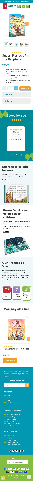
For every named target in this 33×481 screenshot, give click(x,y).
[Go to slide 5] (21, 155)
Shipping (9, 438)
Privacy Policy (11, 440)
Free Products (11, 419)
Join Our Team (11, 426)
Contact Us (10, 435)
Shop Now (9, 360)
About (8, 398)
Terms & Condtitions (13, 444)
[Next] (27, 24)
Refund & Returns (12, 442)
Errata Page (10, 421)
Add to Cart (25, 88)
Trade (9, 400)
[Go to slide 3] (16, 154)
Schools (9, 402)
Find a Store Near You (14, 414)
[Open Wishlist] (3, 478)
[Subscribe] (27, 385)
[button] (19, 6)
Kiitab (8, 395)
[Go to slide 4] (18, 154)
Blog (8, 405)
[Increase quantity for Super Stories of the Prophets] (16, 88)
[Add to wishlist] (28, 56)
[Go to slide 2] (14, 154)
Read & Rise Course (13, 423)
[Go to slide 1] (11, 154)
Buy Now (5, 180)
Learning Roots (15, 475)
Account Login (11, 417)
